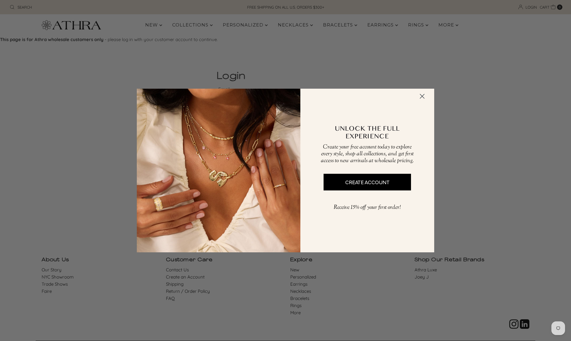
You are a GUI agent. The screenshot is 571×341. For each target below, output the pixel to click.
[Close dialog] (422, 96)
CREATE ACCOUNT (367, 182)
